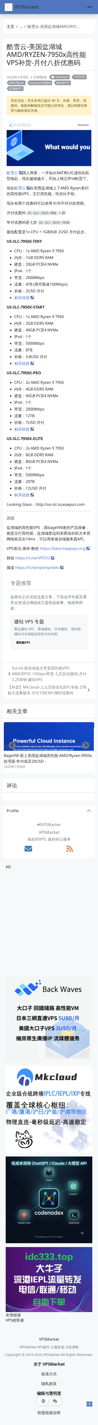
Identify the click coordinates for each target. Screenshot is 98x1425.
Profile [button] (13, 810)
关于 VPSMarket (49, 1364)
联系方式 (49, 1374)
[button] (43, 1401)
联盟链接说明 (49, 1412)
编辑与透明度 (49, 1393)
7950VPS (79, 77)
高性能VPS (63, 83)
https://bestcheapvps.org (62, 548)
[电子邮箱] (28, 848)
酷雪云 (12, 172)
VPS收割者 (15, 1320)
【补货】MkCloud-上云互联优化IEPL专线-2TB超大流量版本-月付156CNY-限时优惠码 (47, 690)
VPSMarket (26, 7)
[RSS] (69, 848)
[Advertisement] (49, 922)
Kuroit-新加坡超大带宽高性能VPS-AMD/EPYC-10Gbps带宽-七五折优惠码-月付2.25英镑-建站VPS (49, 673)
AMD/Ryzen (16, 83)
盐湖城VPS (15, 88)
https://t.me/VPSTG (32, 558)
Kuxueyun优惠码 (40, 83)
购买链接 (21, 297)
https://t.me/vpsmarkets (37, 567)
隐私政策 (49, 1383)
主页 (10, 26)
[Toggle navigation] (90, 7)
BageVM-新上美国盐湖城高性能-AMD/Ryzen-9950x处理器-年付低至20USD (48, 758)
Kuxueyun (62, 77)
